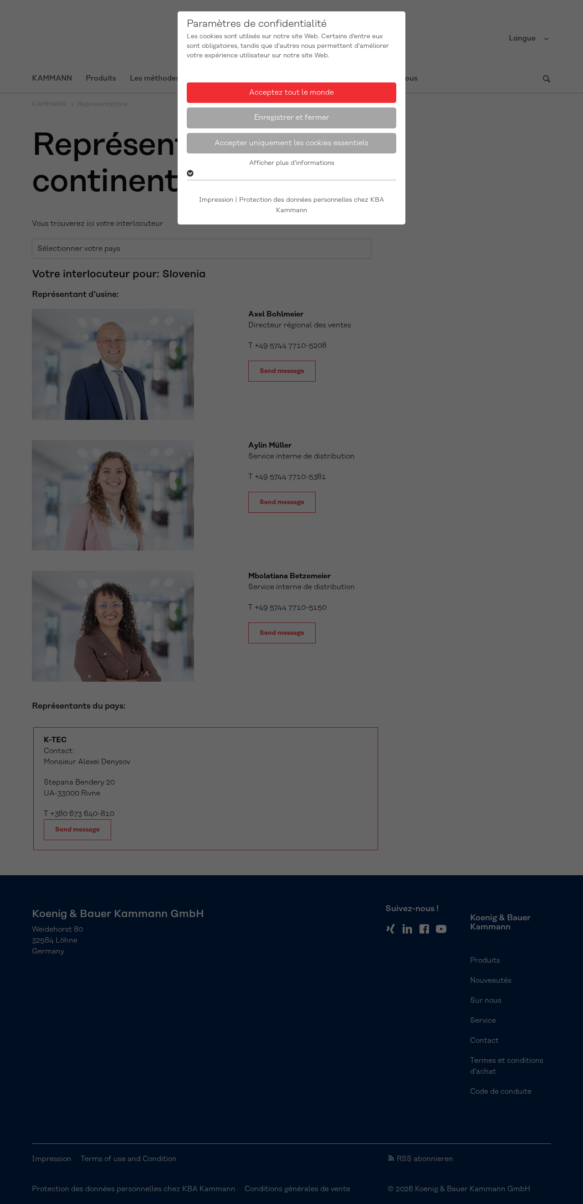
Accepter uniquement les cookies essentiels (291, 143)
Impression (216, 200)
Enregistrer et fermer (291, 117)
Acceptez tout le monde (291, 92)
